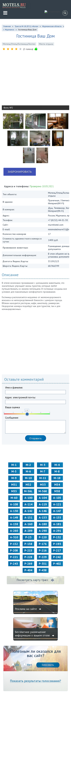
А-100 (28, 498)
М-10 (28, 478)
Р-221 (14, 557)
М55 (14, 491)
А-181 (57, 524)
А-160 (28, 524)
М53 (43, 484)
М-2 (28, 465)
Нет (29, 665)
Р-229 (43, 557)
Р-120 (43, 537)
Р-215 (28, 550)
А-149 (14, 517)
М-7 (42, 471)
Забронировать (20, 172)
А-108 (14, 504)
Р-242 (57, 557)
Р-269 (28, 563)
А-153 (43, 517)
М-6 (28, 471)
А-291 (57, 531)
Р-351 (43, 563)
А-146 (43, 511)
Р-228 (28, 557)
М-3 (42, 465)
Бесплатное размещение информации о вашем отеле (33, 633)
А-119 (43, 504)
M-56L (28, 491)
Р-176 (43, 544)
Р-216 (43, 550)
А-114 (28, 504)
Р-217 (57, 550)
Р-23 (28, 537)
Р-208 (14, 550)
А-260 (14, 531)
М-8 (57, 471)
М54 (57, 484)
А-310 (14, 537)
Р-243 (14, 563)
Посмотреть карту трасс (32, 580)
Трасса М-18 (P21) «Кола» (26, 26)
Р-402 (57, 563)
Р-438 (43, 570)
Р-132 (57, 537)
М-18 (57, 478)
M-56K (42, 491)
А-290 (43, 531)
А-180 (43, 524)
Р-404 (28, 570)
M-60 (14, 498)
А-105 (57, 498)
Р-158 (28, 544)
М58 (57, 491)
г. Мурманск (8, 29)
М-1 (14, 465)
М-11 (42, 478)
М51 (14, 484)
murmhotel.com (55, 224)
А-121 (57, 504)
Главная (7, 26)
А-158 (14, 524)
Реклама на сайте (26, 609)
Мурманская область (52, 26)
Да (17, 665)
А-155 (57, 517)
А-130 (14, 511)
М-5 (14, 471)
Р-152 (14, 544)
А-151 (28, 517)
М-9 (14, 478)
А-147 (57, 511)
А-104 (43, 498)
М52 (28, 484)
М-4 (57, 465)
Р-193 (57, 544)
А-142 (28, 511)
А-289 (28, 531)
